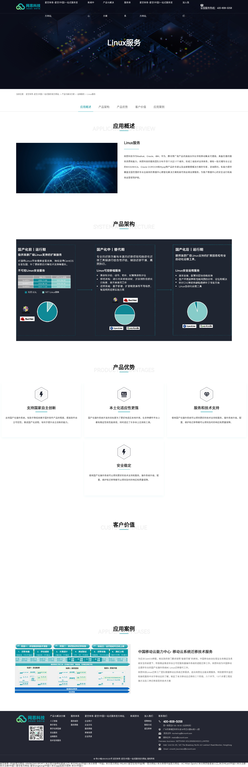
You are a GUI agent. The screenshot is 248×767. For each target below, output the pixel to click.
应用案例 (159, 107)
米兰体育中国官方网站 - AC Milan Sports (177, 763)
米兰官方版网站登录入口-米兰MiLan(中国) (66, 763)
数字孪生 (53, 725)
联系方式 (148, 725)
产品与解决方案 (68, 94)
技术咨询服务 (55, 740)
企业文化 (88, 725)
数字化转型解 (55, 729)
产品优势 (122, 107)
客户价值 (140, 107)
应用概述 (85, 107)
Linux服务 (91, 94)
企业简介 (88, 721)
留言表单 (148, 729)
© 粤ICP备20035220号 (103, 759)
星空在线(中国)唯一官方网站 (142, 763)
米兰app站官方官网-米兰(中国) (67, 765)
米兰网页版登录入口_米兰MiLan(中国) (217, 763)
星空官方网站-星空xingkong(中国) (33, 765)
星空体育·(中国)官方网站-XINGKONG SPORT (22, 763)
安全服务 (53, 733)
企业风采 (88, 736)
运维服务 (81, 94)
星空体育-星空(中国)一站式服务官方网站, (42, 94)
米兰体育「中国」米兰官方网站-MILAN (107, 763)
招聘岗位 (148, 721)
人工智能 (53, 721)
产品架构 (104, 107)
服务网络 (74, 725)
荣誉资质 (88, 733)
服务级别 (74, 721)
